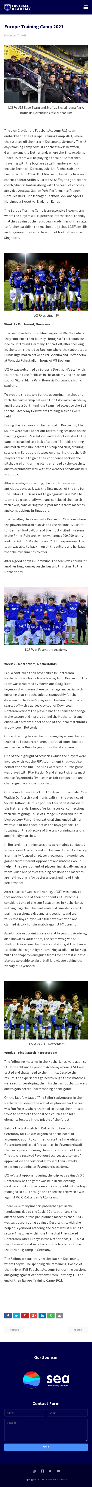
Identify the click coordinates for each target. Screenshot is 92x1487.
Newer (15, 1330)
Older (77, 1330)
